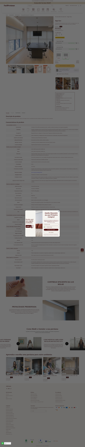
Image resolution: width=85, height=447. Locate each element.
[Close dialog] (58, 211)
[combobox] (45, 227)
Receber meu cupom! (51, 229)
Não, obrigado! (51, 232)
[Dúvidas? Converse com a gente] (2, 443)
